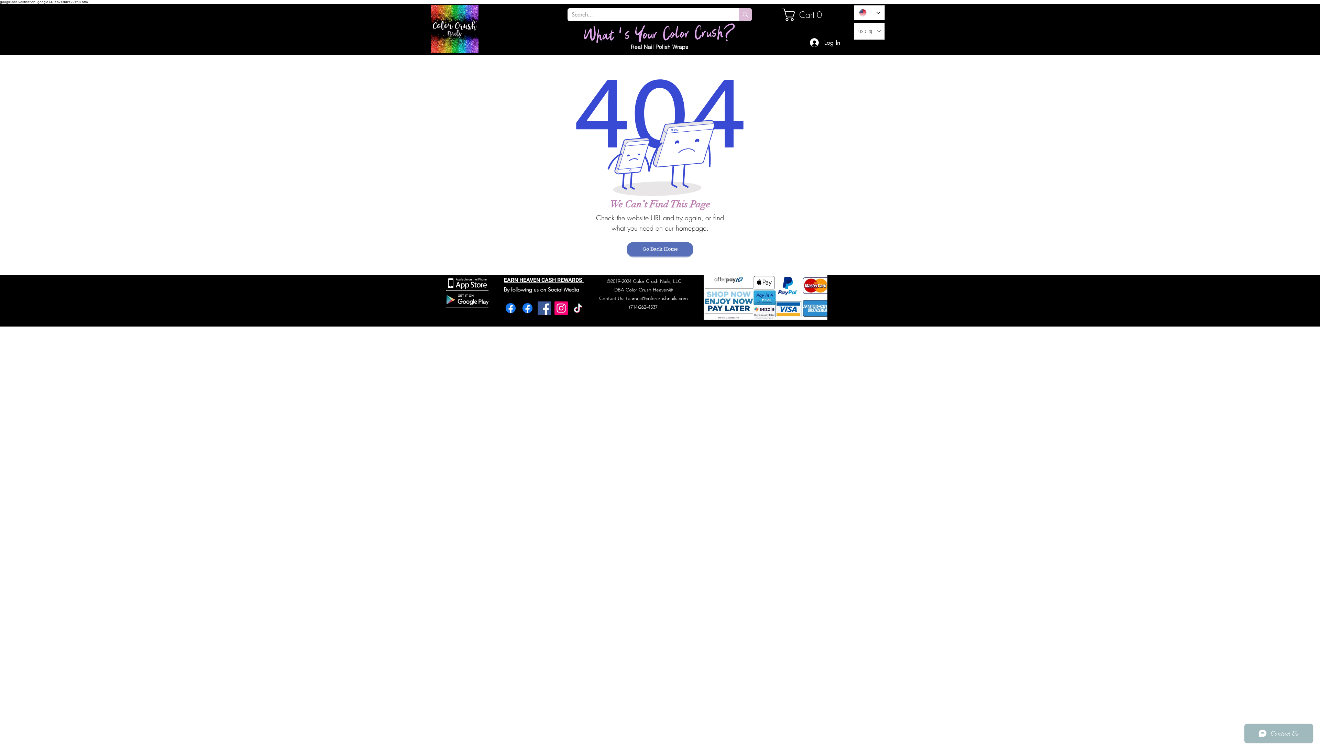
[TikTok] (578, 308)
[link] (805, 15)
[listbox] (869, 31)
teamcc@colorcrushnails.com (657, 298)
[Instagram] (561, 308)
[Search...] (745, 14)
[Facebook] (510, 308)
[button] (869, 31)
